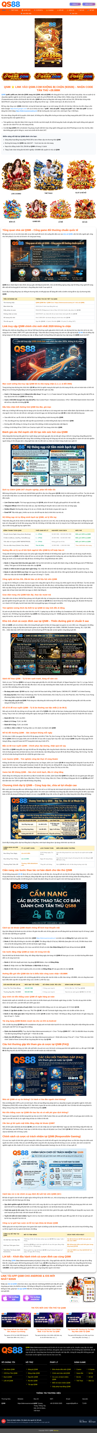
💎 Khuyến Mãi (26, 13)
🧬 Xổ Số (90, 10)
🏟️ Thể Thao (13, 10)
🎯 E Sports (38, 10)
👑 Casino (50, 10)
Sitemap (55, 1430)
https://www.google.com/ (18, 108)
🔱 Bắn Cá (70, 10)
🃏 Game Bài (26, 10)
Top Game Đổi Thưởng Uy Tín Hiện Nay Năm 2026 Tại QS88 (81, 1330)
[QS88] (10, 4)
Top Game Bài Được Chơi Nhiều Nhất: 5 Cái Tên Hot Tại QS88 (48, 1330)
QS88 (4, 10)
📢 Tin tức (73, 13)
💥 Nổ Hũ (60, 10)
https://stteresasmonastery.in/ (46, 938)
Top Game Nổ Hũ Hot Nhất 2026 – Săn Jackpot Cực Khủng (16, 1330)
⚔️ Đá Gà (81, 10)
